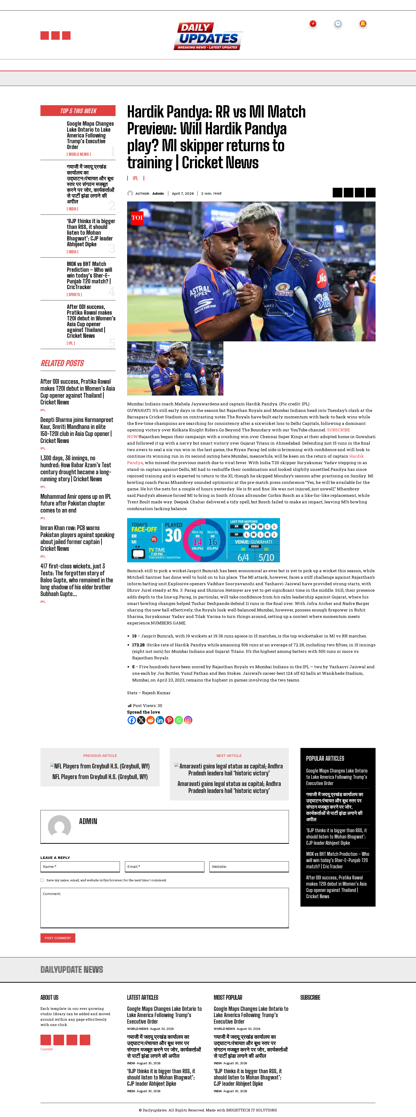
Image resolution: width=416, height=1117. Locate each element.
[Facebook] (44, 35)
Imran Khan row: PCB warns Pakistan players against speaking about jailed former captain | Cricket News (77, 538)
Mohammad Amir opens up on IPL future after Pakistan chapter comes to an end (75, 503)
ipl (71, 343)
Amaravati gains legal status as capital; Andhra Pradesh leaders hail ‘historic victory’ (229, 787)
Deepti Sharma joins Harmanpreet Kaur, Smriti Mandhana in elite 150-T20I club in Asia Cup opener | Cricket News (76, 430)
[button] (310, 65)
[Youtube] (85, 1040)
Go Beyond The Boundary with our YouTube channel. (273, 430)
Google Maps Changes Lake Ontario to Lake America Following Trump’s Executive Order (90, 135)
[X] (141, 720)
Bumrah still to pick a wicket (156, 570)
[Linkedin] (160, 720)
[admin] (131, 193)
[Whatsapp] (179, 720)
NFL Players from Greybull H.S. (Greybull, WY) (100, 776)
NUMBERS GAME (168, 623)
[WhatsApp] (371, 192)
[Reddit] (150, 720)
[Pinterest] (359, 192)
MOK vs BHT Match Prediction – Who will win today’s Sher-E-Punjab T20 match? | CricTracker (89, 276)
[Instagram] (55, 35)
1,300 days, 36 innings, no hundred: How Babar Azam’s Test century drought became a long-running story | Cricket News (75, 468)
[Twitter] (66, 35)
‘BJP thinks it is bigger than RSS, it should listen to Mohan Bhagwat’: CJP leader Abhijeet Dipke (91, 233)
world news (79, 154)
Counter (46, 1049)
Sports (74, 295)
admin (158, 193)
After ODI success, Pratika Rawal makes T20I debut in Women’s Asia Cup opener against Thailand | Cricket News (91, 321)
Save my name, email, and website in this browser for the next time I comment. (106, 880)
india (72, 209)
